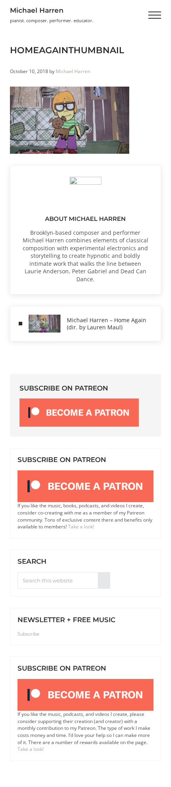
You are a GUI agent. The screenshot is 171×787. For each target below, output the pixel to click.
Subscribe (28, 633)
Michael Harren (37, 10)
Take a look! (81, 526)
